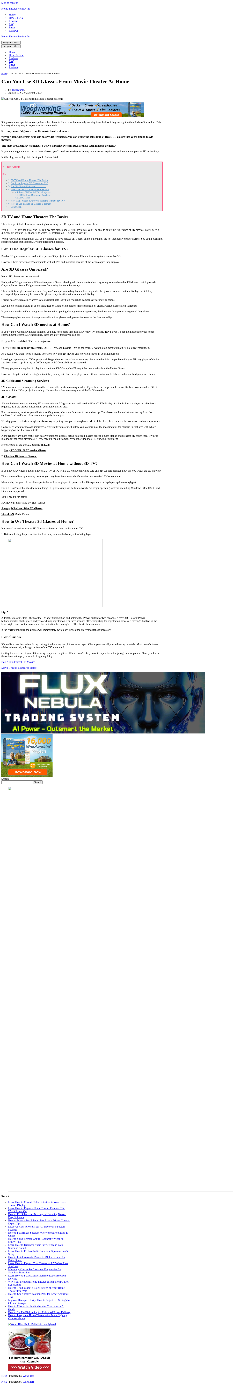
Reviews (13, 21)
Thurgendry (18, 89)
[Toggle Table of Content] (4, 174)
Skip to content (9, 2)
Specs (12, 27)
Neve (4, 1375)
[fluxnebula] (103, 732)
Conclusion (16, 206)
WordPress (28, 1375)
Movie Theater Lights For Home (19, 667)
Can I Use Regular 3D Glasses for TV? (29, 183)
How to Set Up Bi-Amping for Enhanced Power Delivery (39, 1312)
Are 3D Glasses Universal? (28, 186)
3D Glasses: (24, 197)
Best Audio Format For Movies (18, 662)
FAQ (11, 24)
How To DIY (16, 17)
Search (5, 778)
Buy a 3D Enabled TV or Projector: (35, 192)
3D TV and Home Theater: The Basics (29, 180)
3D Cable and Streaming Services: (34, 195)
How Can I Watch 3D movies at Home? (30, 189)
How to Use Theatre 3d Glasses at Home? (31, 203)
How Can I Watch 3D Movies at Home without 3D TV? (38, 200)
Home (12, 14)
